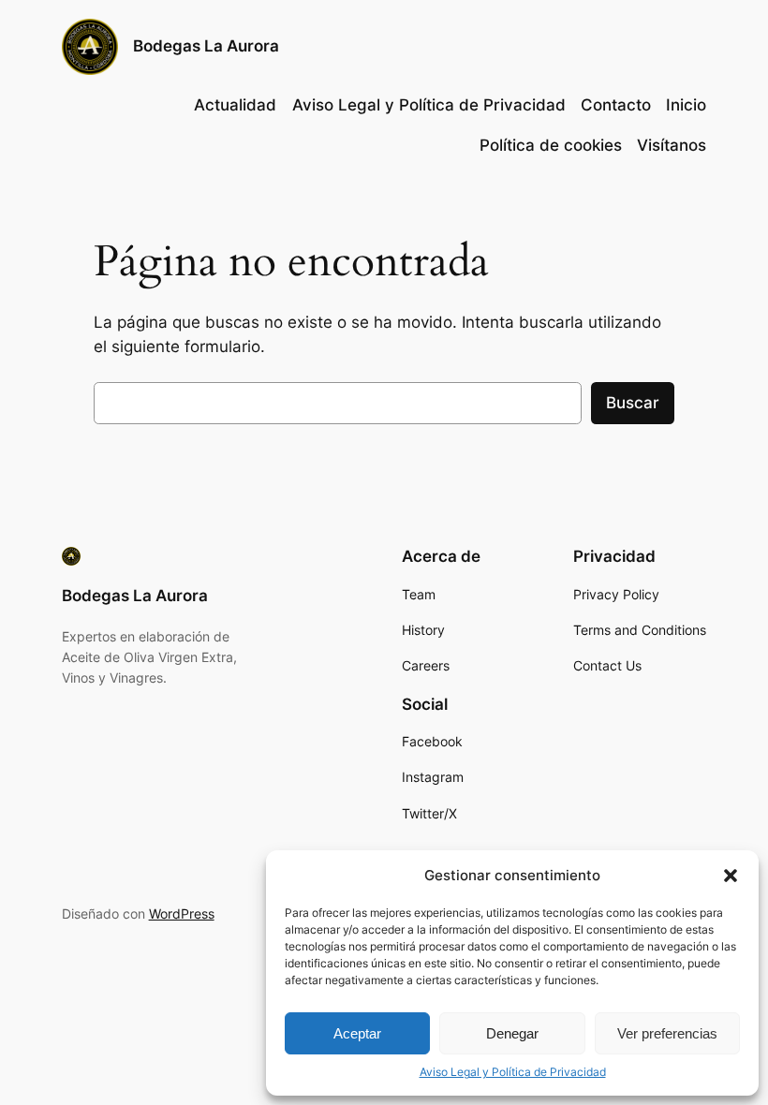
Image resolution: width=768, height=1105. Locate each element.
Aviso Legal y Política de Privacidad (513, 1072)
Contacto (616, 105)
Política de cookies (551, 145)
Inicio (686, 105)
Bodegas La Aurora (206, 46)
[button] (730, 875)
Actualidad (235, 105)
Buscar (632, 402)
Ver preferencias (667, 1033)
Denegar (512, 1033)
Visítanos (671, 145)
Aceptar (357, 1033)
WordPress (181, 913)
